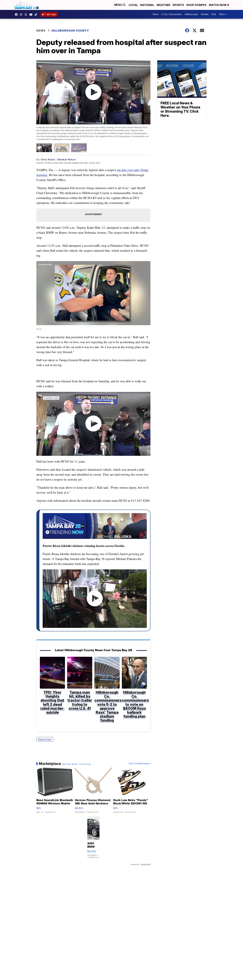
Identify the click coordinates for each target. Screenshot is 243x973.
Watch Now (218, 5)
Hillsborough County (70, 30)
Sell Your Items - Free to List (76, 764)
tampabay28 (26, 14)
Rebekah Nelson (66, 159)
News (156, 14)
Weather (163, 5)
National (147, 5)
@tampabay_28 (37, 14)
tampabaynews (17, 14)
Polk (214, 14)
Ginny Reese (48, 159)
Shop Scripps (196, 5)
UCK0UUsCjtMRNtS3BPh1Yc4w (31, 14)
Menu (118, 4)
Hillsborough (191, 14)
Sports (178, 5)
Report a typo (44, 739)
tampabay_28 (22, 14)
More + (223, 14)
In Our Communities (172, 14)
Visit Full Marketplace (139, 763)
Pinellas (205, 14)
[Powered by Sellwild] (145, 864)
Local (133, 5)
